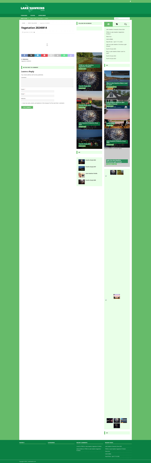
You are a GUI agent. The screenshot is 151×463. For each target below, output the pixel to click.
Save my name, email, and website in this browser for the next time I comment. (43, 103)
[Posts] (108, 24)
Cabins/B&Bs (42, 15)
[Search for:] (122, 18)
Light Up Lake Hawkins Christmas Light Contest (114, 161)
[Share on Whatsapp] (64, 55)
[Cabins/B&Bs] (117, 118)
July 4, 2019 (82, 146)
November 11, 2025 (112, 164)
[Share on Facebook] (24, 55)
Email (22, 94)
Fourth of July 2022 (91, 160)
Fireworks (24, 15)
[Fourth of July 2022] (81, 161)
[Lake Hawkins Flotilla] (81, 175)
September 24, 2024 (112, 86)
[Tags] (117, 24)
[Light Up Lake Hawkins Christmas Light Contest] (117, 157)
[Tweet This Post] (31, 55)
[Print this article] (57, 55)
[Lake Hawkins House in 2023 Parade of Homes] (117, 99)
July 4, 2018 (82, 107)
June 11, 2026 (83, 68)
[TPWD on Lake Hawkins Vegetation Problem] (89, 62)
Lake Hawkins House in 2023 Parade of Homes (115, 103)
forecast (89, 49)
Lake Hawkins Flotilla (91, 173)
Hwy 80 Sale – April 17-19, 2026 (114, 42)
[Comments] (125, 24)
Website (23, 98)
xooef (78, 446)
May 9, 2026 (110, 125)
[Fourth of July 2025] (89, 81)
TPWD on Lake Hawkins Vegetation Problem (86, 66)
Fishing (32, 15)
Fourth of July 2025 (85, 86)
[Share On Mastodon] (71, 55)
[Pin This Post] (44, 55)
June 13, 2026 (83, 126)
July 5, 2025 (82, 88)
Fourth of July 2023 (111, 58)
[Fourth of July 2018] (89, 100)
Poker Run (109, 36)
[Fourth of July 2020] (81, 181)
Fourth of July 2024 (111, 56)
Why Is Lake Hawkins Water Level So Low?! (117, 84)
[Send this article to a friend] (51, 55)
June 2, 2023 (110, 106)
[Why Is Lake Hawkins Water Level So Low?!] (117, 80)
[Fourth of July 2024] (117, 425)
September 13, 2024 (28, 32)
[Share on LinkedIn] (37, 55)
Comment (23, 77)
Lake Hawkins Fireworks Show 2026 (88, 124)
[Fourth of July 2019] (89, 139)
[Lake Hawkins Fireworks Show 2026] (89, 120)
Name (23, 89)
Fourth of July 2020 (91, 180)
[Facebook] (130, 1)
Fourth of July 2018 (85, 105)
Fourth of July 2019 (85, 144)
